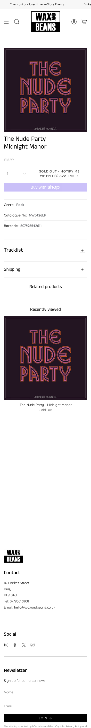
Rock (20, 205)
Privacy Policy (74, 726)
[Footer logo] (13, 556)
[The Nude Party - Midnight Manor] (45, 358)
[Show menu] (6, 21)
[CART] (84, 21)
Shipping (12, 269)
